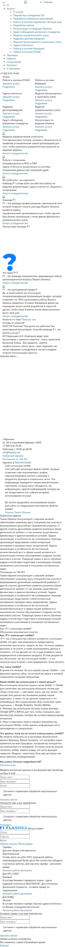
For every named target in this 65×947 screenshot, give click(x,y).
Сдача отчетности (23, 45)
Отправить (6, 824)
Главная (47, 1)
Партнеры (12, 55)
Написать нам (7, 764)
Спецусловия (14, 61)
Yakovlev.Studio (23, 462)
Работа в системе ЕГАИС (27, 51)
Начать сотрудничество (15, 153)
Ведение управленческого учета (31, 35)
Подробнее (8, 86)
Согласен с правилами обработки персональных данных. (30, 792)
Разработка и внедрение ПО (28, 15)
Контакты (12, 65)
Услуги (10, 8)
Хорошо (9, 512)
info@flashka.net (11, 452)
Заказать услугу (11, 83)
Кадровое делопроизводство (29, 38)
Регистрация (25, 843)
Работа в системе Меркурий (28, 48)
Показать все (29, 319)
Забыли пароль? (9, 843)
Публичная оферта (12, 455)
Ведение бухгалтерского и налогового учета (37, 41)
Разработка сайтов (23, 25)
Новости (11, 58)
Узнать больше (22, 512)
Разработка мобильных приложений (33, 18)
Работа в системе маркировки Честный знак (37, 21)
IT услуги (18, 11)
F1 (8, 5)
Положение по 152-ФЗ (14, 459)
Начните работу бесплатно (17, 870)
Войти (3, 840)
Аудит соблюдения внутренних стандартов (36, 31)
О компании (13, 68)
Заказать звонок (8, 799)
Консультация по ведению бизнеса (32, 28)
